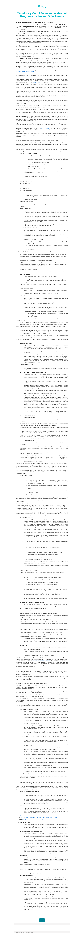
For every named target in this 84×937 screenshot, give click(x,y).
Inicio (42, 920)
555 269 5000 (60, 86)
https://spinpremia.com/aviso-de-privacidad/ (25, 71)
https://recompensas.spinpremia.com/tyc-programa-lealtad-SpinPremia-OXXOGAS (39, 817)
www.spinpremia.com (37, 50)
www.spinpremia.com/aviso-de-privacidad (41, 660)
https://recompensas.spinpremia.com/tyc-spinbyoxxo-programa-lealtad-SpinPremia (40, 819)
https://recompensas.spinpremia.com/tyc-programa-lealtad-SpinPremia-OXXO (36, 815)
